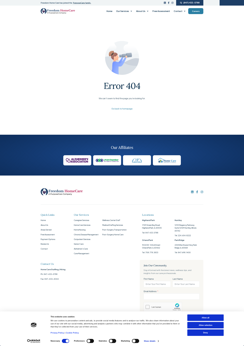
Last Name (178, 279)
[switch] (90, 341)
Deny (205, 333)
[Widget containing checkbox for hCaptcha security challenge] (163, 307)
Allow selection (205, 325)
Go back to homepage (122, 108)
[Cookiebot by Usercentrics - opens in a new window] (34, 341)
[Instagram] (172, 3)
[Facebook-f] (168, 3)
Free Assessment (161, 11)
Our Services (122, 11)
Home (109, 11)
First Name (149, 279)
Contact (178, 11)
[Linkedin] (165, 3)
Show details (149, 341)
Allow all (205, 318)
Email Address (150, 291)
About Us (140, 11)
